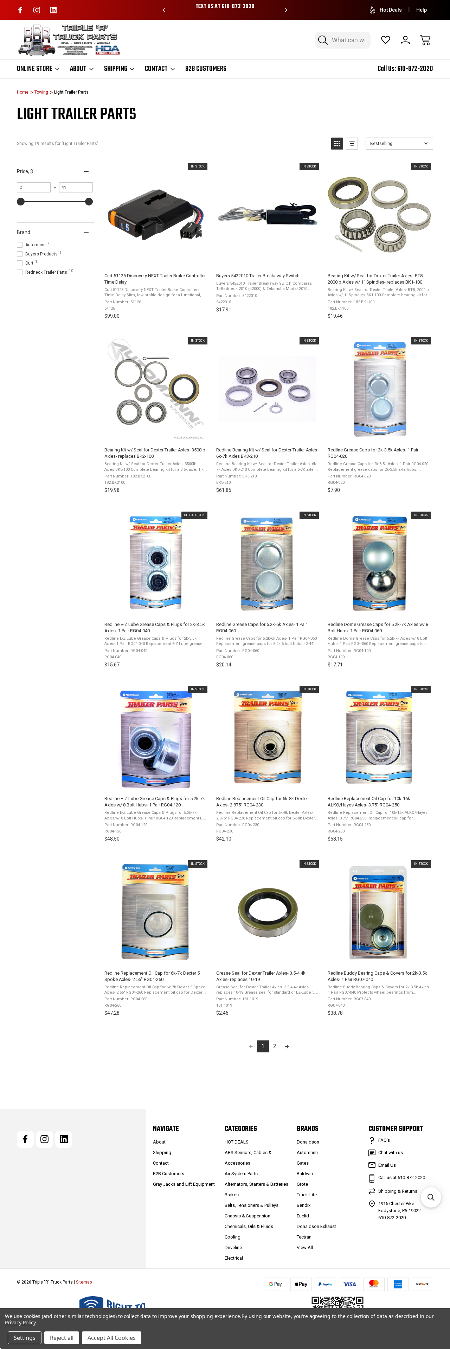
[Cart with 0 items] (425, 40)
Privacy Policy (20, 1322)
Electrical (234, 1258)
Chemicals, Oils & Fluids (249, 1226)
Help (421, 10)
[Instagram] (36, 10)
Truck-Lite (307, 1194)
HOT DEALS (237, 1142)
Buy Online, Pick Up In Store (225, 7)
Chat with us (390, 1152)
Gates (303, 1163)
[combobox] (343, 40)
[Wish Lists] (386, 40)
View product (155, 608)
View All (305, 1247)
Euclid (303, 1215)
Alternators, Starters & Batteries (256, 1184)
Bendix (303, 1205)
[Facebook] (20, 10)
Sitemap (84, 1282)
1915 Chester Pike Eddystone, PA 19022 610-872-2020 (399, 1210)
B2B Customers (205, 69)
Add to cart (155, 259)
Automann (307, 1152)
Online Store (34, 69)
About (78, 69)
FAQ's (384, 1140)
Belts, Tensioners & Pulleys (251, 1205)
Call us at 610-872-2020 (401, 1177)
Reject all (61, 1338)
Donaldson (308, 1142)
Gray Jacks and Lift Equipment (184, 1184)
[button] (337, 144)
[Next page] (287, 1046)
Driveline (233, 1247)
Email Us (387, 1165)
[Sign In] (405, 40)
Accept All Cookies (112, 1338)
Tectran (304, 1237)
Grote (302, 1184)
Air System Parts (241, 1173)
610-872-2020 (415, 68)
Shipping (115, 69)
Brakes (232, 1194)
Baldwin (305, 1173)
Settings (25, 1338)
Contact (156, 69)
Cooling (232, 1237)
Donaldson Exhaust (316, 1226)
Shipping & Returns (397, 1191)
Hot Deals (391, 10)
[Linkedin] (53, 10)
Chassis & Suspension (247, 1215)
